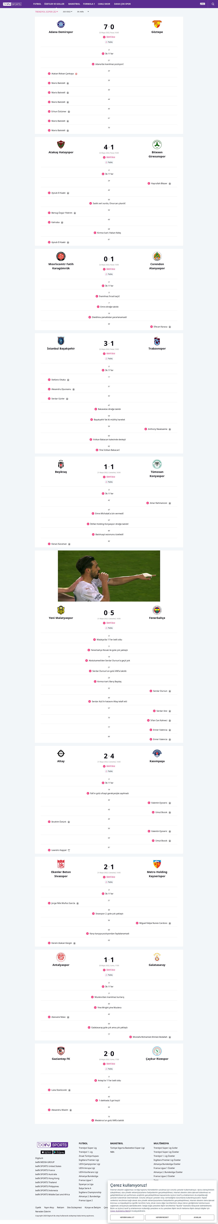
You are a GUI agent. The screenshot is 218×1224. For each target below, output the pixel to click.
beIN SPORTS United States (48, 1166)
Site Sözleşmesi (74, 1207)
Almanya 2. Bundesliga (89, 1196)
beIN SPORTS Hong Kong (47, 1178)
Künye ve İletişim (93, 1207)
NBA (112, 1152)
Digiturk (39, 1158)
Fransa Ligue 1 (86, 1180)
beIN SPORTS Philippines (47, 1186)
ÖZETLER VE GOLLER (54, 4)
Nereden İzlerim (43, 1211)
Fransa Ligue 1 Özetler (164, 1168)
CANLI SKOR (104, 4)
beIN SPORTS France (45, 1170)
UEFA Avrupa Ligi (87, 1168)
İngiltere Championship (90, 1192)
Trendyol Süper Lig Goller (166, 1147)
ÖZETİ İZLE (110, 37)
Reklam (60, 1207)
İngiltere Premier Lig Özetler (167, 1160)
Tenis (156, 1180)
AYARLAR (197, 1217)
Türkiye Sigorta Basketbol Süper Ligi (127, 1147)
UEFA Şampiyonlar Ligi (89, 1164)
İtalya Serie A (85, 1188)
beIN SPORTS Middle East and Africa (52, 1194)
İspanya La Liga (86, 1184)
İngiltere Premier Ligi (89, 1160)
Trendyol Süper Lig (88, 1147)
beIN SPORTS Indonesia (46, 1190)
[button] (12, 4)
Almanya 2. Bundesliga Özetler (168, 1172)
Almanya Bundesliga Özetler (167, 1164)
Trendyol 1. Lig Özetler (164, 1156)
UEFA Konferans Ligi (88, 1172)
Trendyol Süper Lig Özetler (166, 1152)
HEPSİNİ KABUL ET (127, 1217)
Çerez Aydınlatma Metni (120, 1211)
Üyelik (38, 1207)
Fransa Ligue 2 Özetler (164, 1176)
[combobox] (46, 12)
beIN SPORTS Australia (46, 1174)
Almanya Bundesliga (88, 1176)
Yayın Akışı (49, 1207)
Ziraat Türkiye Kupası (89, 1156)
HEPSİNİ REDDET (162, 1217)
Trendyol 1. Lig (86, 1152)
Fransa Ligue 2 (86, 1200)
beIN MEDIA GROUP (44, 1162)
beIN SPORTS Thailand (46, 1182)
